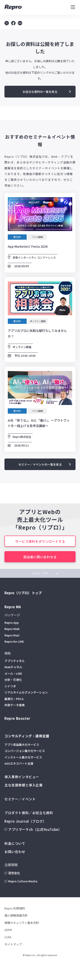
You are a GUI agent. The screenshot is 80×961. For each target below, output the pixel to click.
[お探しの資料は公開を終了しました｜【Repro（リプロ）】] (13, 24)
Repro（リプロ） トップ (23, 592)
